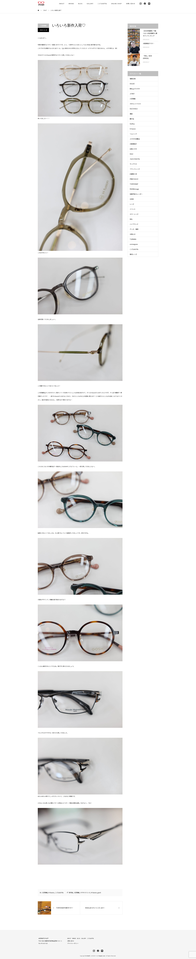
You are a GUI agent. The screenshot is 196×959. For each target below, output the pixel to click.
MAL (131, 219)
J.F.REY (132, 94)
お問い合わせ (130, 4)
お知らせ (132, 234)
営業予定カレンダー (136, 194)
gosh (99, 893)
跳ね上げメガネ (135, 89)
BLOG (80, 4)
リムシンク (133, 134)
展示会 (132, 119)
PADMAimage (134, 189)
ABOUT (61, 4)
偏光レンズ (133, 254)
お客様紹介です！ (148, 43)
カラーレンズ (134, 214)
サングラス (133, 164)
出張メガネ (133, 149)
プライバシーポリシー (73, 943)
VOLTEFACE (134, 109)
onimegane (134, 244)
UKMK (132, 199)
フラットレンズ (135, 169)
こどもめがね (102, 4)
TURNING (133, 239)
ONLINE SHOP (116, 4)
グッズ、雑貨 (134, 229)
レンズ (132, 204)
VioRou (132, 124)
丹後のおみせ (134, 179)
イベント (132, 209)
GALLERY (90, 4)
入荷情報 (43, 26)
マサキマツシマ (85, 893)
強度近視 (132, 79)
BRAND (71, 4)
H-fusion (51, 893)
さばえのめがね (135, 159)
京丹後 (71, 893)
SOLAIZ (132, 84)
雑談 (131, 114)
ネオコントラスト (135, 104)
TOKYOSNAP (134, 184)
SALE (131, 154)
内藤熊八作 (133, 174)
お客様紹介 (133, 144)
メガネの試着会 (135, 139)
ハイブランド (134, 224)
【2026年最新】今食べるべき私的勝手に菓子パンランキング (150, 33)
